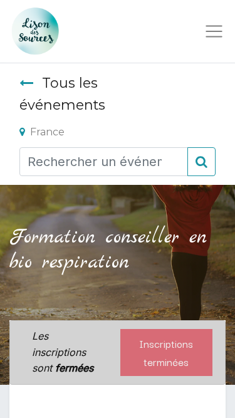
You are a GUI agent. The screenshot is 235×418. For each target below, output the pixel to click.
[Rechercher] (201, 161)
